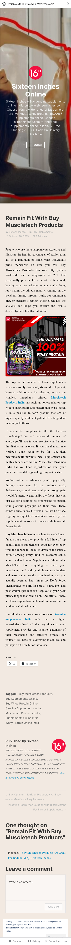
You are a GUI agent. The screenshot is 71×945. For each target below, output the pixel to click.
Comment (53, 906)
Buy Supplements (43, 231)
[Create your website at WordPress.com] (35, 4)
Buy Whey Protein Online (22, 703)
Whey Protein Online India (22, 722)
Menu (37, 145)
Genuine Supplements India (23, 708)
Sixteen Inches (17, 231)
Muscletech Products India (23, 713)
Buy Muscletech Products (35, 694)
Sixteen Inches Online (35, 90)
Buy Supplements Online (21, 698)
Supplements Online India (22, 718)
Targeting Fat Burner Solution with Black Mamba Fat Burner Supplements (36, 807)
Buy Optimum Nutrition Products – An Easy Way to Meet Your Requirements (32, 797)
